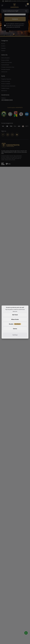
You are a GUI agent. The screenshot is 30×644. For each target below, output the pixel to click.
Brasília (14, 324)
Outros (15, 328)
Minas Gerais (15, 319)
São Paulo (15, 314)
